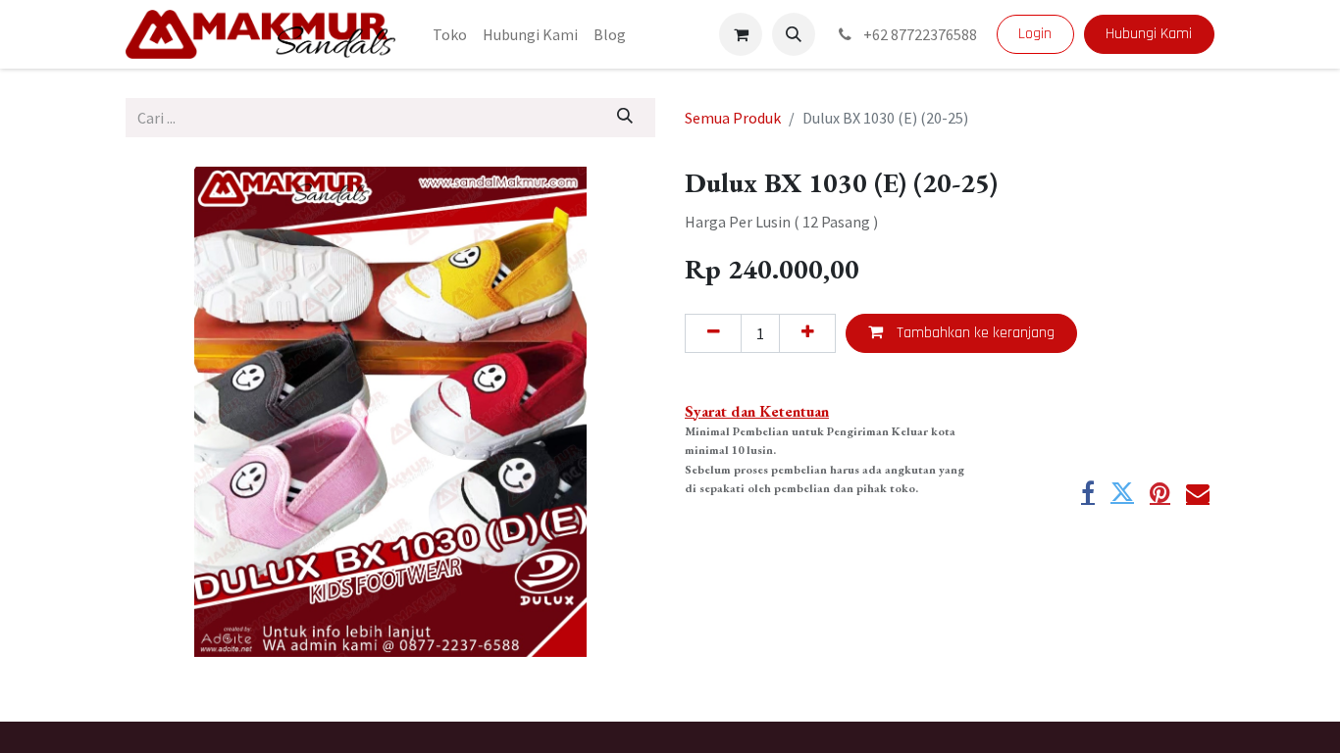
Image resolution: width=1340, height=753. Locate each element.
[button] (793, 34)
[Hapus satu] (713, 333)
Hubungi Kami (1149, 34)
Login (1035, 34)
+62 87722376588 (918, 34)
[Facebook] (1088, 492)
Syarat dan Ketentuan (757, 411)
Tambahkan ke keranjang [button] (974, 333)
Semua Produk (733, 117)
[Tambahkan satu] (807, 333)
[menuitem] (450, 34)
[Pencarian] (625, 117)
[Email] (1198, 492)
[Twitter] (1122, 492)
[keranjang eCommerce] (740, 34)
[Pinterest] (1160, 492)
